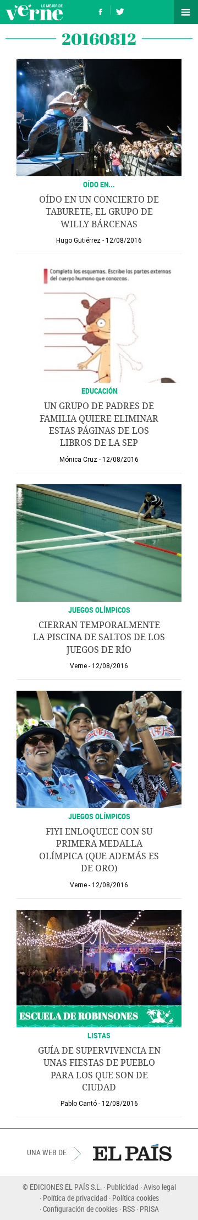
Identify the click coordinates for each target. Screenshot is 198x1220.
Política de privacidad (75, 1198)
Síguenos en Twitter (120, 10)
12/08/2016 (124, 240)
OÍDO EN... (99, 184)
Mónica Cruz (78, 459)
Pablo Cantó (79, 1103)
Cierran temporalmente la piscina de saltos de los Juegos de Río (99, 637)
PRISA (149, 1209)
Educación (99, 390)
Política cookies (135, 1198)
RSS (129, 1209)
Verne (34, 12)
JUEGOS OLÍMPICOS (99, 816)
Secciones (186, 12)
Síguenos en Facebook (100, 10)
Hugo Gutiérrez (78, 240)
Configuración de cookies (80, 1209)
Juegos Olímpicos (99, 610)
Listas (99, 1035)
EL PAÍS (132, 1152)
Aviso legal (160, 1187)
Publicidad (123, 1187)
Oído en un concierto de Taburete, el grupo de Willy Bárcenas (99, 212)
